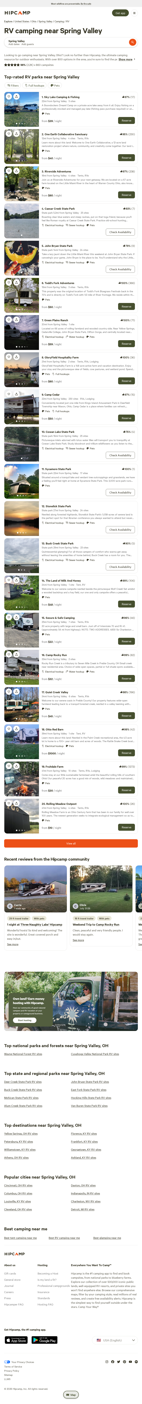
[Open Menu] (134, 13)
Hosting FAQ (45, 1304)
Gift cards (10, 1273)
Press (7, 1298)
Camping (59, 21)
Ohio (33, 21)
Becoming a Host (48, 1273)
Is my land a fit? (47, 1279)
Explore (8, 21)
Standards (44, 1298)
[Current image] (16, 124)
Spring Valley (45, 21)
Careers (9, 1292)
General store (12, 1279)
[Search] (132, 42)
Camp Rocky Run (107, 924)
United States (22, 21)
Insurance (43, 1292)
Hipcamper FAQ (13, 1304)
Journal (9, 1286)
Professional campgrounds (54, 1286)
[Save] (9, 96)
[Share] (16, 96)
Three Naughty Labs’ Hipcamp (41, 924)
